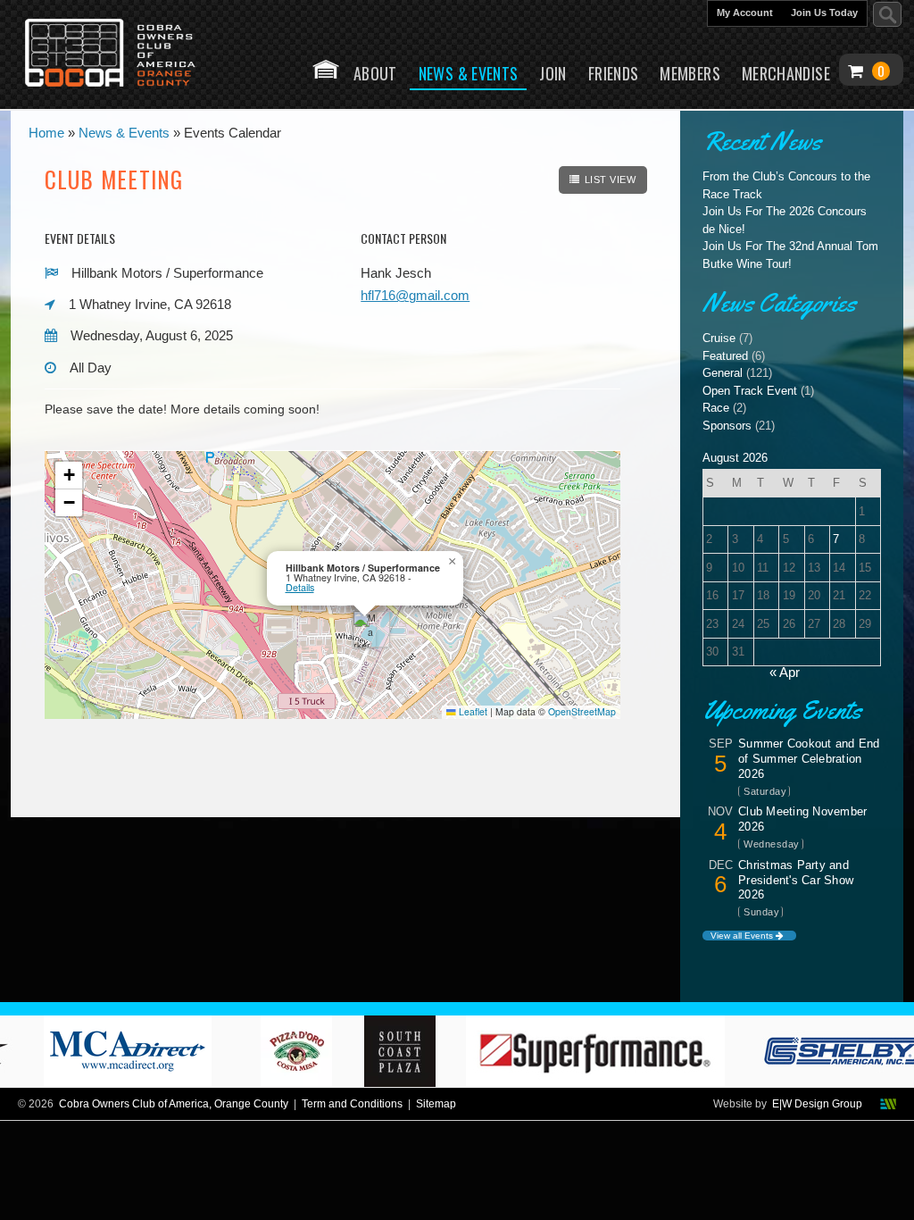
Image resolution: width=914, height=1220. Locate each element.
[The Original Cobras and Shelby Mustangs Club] (122, 54)
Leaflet (471, 711)
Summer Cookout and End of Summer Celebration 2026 (809, 759)
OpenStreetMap (582, 711)
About (375, 73)
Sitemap (436, 1104)
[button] (364, 629)
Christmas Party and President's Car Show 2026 (795, 880)
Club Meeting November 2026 (802, 819)
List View (610, 179)
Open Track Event (749, 390)
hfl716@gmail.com (415, 295)
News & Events (469, 73)
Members (690, 73)
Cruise (718, 338)
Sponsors (727, 425)
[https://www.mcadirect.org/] (148, 1082)
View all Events (743, 935)
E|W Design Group (817, 1104)
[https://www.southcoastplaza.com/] (419, 1082)
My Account (745, 12)
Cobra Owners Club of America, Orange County (173, 1104)
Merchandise (786, 73)
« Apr (784, 672)
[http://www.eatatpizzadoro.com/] (316, 1082)
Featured (725, 356)
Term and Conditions (352, 1104)
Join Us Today (824, 12)
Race (715, 407)
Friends (613, 73)
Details (300, 587)
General (722, 373)
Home (326, 69)
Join (552, 73)
